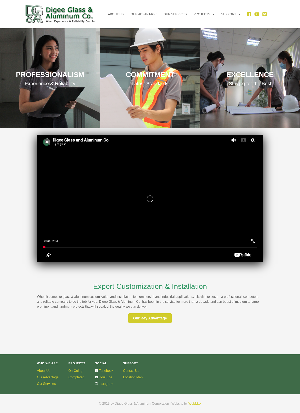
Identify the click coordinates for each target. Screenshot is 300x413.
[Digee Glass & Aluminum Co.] (60, 14)
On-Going (75, 370)
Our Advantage (48, 377)
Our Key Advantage (150, 318)
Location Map (133, 377)
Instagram (106, 383)
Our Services (46, 383)
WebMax (194, 403)
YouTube (105, 377)
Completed (76, 377)
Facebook (106, 370)
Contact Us (131, 370)
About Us (43, 370)
